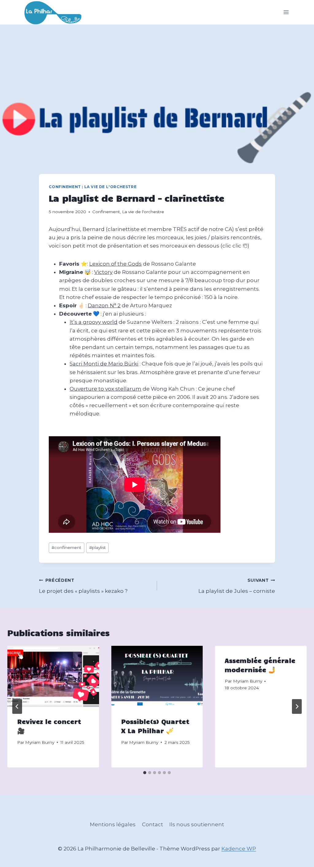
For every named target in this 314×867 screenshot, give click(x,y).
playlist (97, 547)
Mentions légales (113, 824)
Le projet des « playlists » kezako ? (83, 586)
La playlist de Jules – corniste (236, 586)
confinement (66, 547)
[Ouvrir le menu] (286, 12)
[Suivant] (297, 706)
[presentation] (53, 676)
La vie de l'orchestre (110, 186)
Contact (152, 824)
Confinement (65, 186)
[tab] (144, 772)
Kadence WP (238, 849)
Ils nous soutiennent (196, 824)
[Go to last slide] (17, 706)
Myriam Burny (39, 742)
